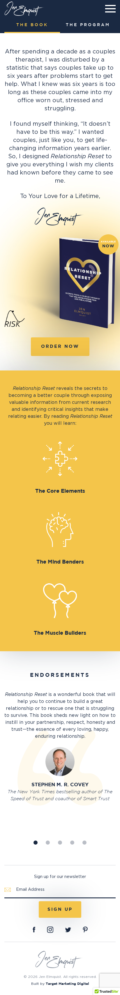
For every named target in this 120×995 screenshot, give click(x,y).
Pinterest (85, 929)
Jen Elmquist (25, 8)
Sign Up (60, 909)
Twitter (68, 929)
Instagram (50, 929)
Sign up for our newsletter (60, 877)
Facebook (34, 930)
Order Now (60, 346)
